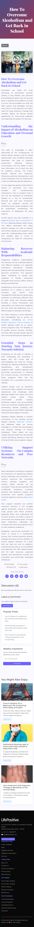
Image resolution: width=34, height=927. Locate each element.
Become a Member (8, 839)
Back (5, 45)
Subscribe (17, 663)
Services (4, 856)
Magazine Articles (7, 850)
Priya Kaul (4, 911)
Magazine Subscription (8, 853)
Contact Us (5, 865)
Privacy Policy (5, 871)
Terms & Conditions (7, 868)
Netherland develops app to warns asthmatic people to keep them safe (16, 628)
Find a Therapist (6, 844)
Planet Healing (6, 887)
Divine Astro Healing (8, 884)
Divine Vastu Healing (8, 881)
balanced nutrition (24, 422)
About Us (4, 863)
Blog (2, 847)
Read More (7, 719)
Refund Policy (5, 874)
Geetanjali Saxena (7, 905)
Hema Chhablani (7, 902)
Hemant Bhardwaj (7, 899)
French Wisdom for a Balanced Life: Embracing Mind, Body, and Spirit (16, 619)
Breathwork (5, 892)
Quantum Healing (7, 890)
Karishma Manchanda (8, 908)
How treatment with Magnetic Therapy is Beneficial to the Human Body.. (15, 637)
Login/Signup (7, 605)
